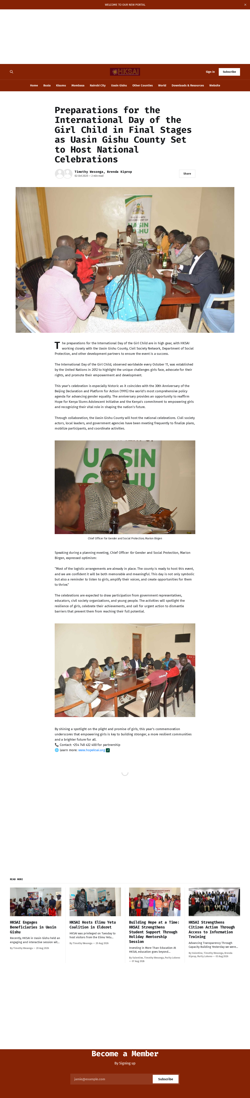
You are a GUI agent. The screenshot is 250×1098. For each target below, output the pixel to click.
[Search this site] (11, 72)
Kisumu (61, 85)
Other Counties (142, 85)
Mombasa (77, 85)
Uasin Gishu (119, 85)
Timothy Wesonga (89, 172)
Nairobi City (98, 85)
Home (34, 85)
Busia (47, 85)
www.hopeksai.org (91, 750)
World (162, 85)
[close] (245, 5)
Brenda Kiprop (119, 172)
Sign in (210, 72)
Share (187, 173)
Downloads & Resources (188, 85)
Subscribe (229, 72)
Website (214, 85)
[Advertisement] (117, 36)
